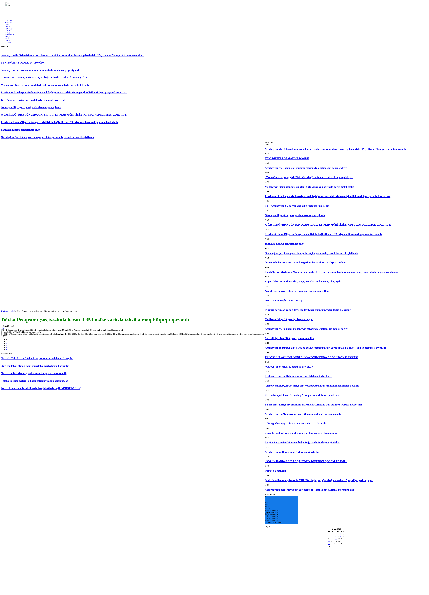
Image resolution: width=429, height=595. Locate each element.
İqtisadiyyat (9, 28)
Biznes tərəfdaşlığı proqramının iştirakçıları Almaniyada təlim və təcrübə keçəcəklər (313, 404)
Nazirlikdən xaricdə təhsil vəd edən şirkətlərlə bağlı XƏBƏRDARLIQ (41, 388)
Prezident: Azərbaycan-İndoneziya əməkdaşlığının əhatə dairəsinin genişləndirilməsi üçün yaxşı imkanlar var (64, 92)
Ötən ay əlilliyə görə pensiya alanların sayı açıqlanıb (31, 107)
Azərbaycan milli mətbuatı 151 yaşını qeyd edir (292, 451)
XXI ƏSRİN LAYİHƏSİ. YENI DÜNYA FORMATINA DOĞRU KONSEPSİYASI (311, 357)
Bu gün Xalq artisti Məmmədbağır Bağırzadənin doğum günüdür (302, 442)
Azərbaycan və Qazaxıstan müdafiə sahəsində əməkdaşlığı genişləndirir (42, 70)
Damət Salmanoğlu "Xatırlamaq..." (285, 300)
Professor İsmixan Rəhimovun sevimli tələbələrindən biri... (298, 376)
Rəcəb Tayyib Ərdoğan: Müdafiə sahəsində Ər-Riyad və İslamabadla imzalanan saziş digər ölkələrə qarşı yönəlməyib (332, 272)
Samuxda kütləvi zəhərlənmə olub (20, 129)
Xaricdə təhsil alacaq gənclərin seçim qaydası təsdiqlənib (33, 373)
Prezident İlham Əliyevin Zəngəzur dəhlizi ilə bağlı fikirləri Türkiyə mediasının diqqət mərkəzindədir (59, 122)
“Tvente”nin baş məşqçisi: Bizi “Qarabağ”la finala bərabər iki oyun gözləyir (45, 77)
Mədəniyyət (9, 34)
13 (336, 539)
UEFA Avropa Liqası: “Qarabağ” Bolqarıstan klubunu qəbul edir (302, 395)
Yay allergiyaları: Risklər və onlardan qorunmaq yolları (297, 291)
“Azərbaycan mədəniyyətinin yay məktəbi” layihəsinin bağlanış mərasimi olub (310, 489)
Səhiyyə (8, 32)
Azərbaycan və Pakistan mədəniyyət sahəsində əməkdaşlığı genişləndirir (306, 328)
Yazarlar (8, 43)
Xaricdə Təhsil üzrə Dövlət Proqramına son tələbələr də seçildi (37, 358)
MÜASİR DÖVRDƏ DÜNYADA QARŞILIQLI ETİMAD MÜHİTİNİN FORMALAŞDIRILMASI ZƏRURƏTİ (64, 114)
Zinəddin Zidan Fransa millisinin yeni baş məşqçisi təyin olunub (301, 432)
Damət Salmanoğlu (276, 470)
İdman (7, 41)
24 (329, 544)
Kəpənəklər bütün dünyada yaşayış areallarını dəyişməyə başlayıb (303, 281)
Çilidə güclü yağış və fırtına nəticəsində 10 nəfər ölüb (295, 423)
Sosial (7, 26)
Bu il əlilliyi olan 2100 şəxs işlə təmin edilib (289, 338)
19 (334, 541)
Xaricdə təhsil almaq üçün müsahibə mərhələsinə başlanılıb (35, 365)
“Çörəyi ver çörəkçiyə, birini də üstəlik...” (289, 366)
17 (329, 541)
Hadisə (7, 39)
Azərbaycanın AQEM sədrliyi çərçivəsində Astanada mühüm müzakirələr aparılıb (312, 385)
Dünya (7, 37)
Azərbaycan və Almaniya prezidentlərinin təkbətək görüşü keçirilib (303, 414)
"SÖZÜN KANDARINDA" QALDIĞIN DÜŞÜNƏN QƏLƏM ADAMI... (306, 461)
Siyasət (7, 24)
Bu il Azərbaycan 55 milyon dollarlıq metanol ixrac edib (33, 99)
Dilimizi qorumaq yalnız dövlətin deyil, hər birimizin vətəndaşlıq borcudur (308, 309)
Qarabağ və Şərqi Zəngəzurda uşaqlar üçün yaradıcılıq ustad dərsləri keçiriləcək (47, 137)
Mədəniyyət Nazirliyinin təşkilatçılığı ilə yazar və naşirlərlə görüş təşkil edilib (45, 84)
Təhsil (7, 30)
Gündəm (8, 22)
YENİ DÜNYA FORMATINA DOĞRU (23, 62)
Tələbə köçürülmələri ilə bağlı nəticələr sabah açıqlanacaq (34, 380)
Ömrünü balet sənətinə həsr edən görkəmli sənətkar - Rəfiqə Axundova (305, 262)
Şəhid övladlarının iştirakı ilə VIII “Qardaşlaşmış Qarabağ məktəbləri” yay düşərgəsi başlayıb (319, 480)
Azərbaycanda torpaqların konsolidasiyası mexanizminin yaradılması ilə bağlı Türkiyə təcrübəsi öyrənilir (325, 347)
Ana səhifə (9, 20)
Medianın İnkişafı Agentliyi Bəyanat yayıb (289, 319)
